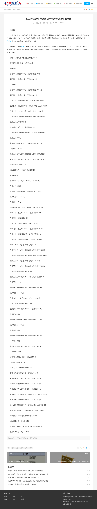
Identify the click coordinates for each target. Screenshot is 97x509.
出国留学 (68, 3)
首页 (11, 9)
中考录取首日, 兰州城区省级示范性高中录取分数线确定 (25, 471)
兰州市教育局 (28, 448)
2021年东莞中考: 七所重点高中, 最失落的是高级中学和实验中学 (28, 474)
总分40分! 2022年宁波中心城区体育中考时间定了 (23, 477)
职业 (22, 499)
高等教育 (58, 3)
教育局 (23, 46)
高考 (5, 499)
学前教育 (40, 3)
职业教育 (78, 3)
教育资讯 (30, 3)
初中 (19, 9)
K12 (49, 3)
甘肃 (15, 9)
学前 (14, 497)
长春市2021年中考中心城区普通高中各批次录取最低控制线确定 (28, 481)
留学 (14, 499)
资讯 (5, 497)
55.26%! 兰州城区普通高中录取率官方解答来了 (23, 484)
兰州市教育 (15, 448)
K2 (22, 497)
